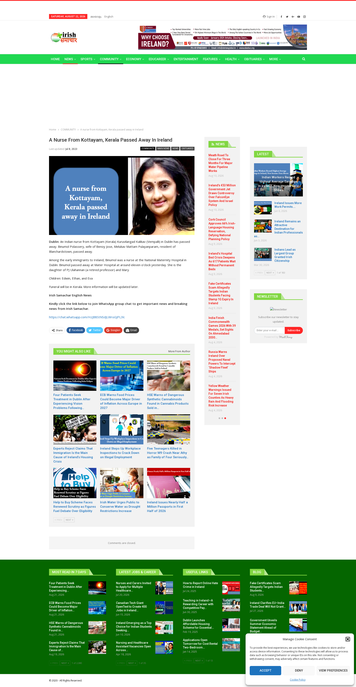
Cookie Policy (298, 679)
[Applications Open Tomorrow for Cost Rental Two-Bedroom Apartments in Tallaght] (231, 644)
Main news (163, 148)
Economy (133, 59)
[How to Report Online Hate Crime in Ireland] (231, 587)
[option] (222, 284)
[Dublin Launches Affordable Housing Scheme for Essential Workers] (231, 625)
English (108, 16)
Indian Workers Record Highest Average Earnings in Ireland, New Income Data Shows (278, 183)
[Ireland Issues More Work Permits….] (263, 207)
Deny (299, 670)
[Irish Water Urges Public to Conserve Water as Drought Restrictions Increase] (121, 483)
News (68, 59)
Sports (86, 59)
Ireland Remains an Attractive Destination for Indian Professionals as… (278, 229)
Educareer (157, 59)
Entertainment (186, 59)
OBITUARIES (253, 59)
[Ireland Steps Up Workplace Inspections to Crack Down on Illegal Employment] (121, 429)
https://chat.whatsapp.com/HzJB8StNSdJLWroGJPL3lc (87, 317)
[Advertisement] (178, 95)
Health (231, 59)
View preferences (333, 670)
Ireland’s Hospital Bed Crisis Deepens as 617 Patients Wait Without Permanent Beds (221, 261)
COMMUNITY (109, 59)
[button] (348, 639)
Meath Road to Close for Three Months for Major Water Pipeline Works (220, 163)
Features (210, 59)
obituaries (187, 148)
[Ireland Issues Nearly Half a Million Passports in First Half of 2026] (168, 483)
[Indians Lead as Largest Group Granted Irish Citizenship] (263, 254)
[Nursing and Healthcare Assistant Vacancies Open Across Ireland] (164, 647)
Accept (265, 670)
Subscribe (293, 330)
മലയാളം (95, 16)
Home (55, 59)
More (273, 59)
